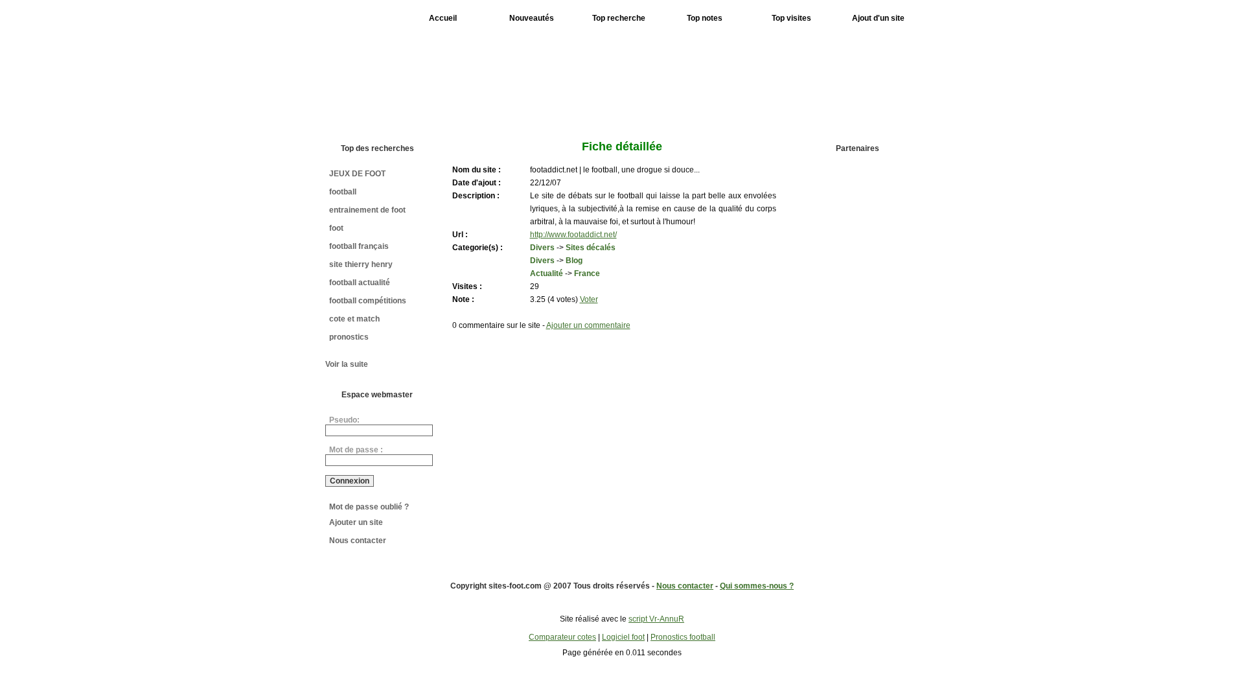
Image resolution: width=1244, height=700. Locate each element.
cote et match (354, 318)
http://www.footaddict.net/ (573, 234)
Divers (542, 247)
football (342, 191)
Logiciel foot (623, 637)
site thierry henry (361, 264)
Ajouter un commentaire (588, 325)
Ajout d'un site (878, 18)
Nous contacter (357, 540)
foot (336, 228)
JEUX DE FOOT (357, 173)
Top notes (704, 18)
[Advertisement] (682, 76)
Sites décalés (591, 247)
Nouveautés (531, 18)
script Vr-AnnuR (656, 619)
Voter (589, 299)
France (587, 273)
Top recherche (618, 18)
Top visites (791, 18)
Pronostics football (683, 637)
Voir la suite (346, 364)
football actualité (359, 282)
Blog (574, 260)
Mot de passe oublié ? (369, 506)
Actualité (546, 273)
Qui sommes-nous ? (757, 585)
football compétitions (367, 300)
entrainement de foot (367, 210)
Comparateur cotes (562, 637)
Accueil (443, 18)
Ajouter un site (356, 522)
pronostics (349, 337)
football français (359, 246)
